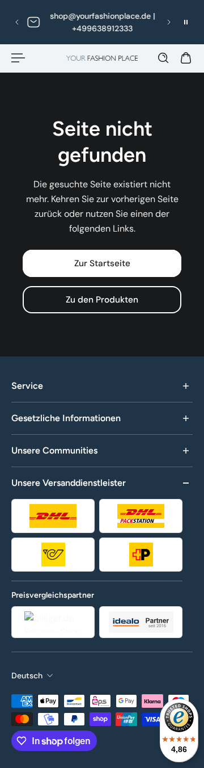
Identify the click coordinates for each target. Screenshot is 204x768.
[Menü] (18, 57)
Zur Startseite (102, 263)
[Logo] (102, 58)
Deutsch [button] (26, 675)
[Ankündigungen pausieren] (186, 22)
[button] (17, 22)
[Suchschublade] (163, 57)
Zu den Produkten (102, 299)
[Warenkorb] (186, 57)
